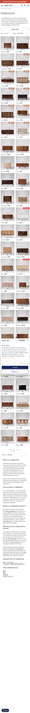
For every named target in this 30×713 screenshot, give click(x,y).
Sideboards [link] (9, 8)
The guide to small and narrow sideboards (14, 564)
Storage (5, 8)
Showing (4, 454)
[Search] (22, 5)
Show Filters (15, 29)
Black (4, 572)
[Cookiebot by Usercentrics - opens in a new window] (19, 340)
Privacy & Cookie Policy (8, 357)
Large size (5, 575)
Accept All (15, 367)
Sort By (14, 33)
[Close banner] (27, 340)
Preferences (14, 371)
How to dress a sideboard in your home (13, 563)
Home (2, 8)
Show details (22, 363)
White (4, 570)
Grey (4, 573)
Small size (5, 574)
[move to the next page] (19, 450)
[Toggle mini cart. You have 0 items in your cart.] (28, 5)
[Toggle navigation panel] (2, 5)
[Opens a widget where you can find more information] (5, 710)
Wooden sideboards (8, 576)
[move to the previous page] (11, 450)
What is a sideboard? (8, 562)
